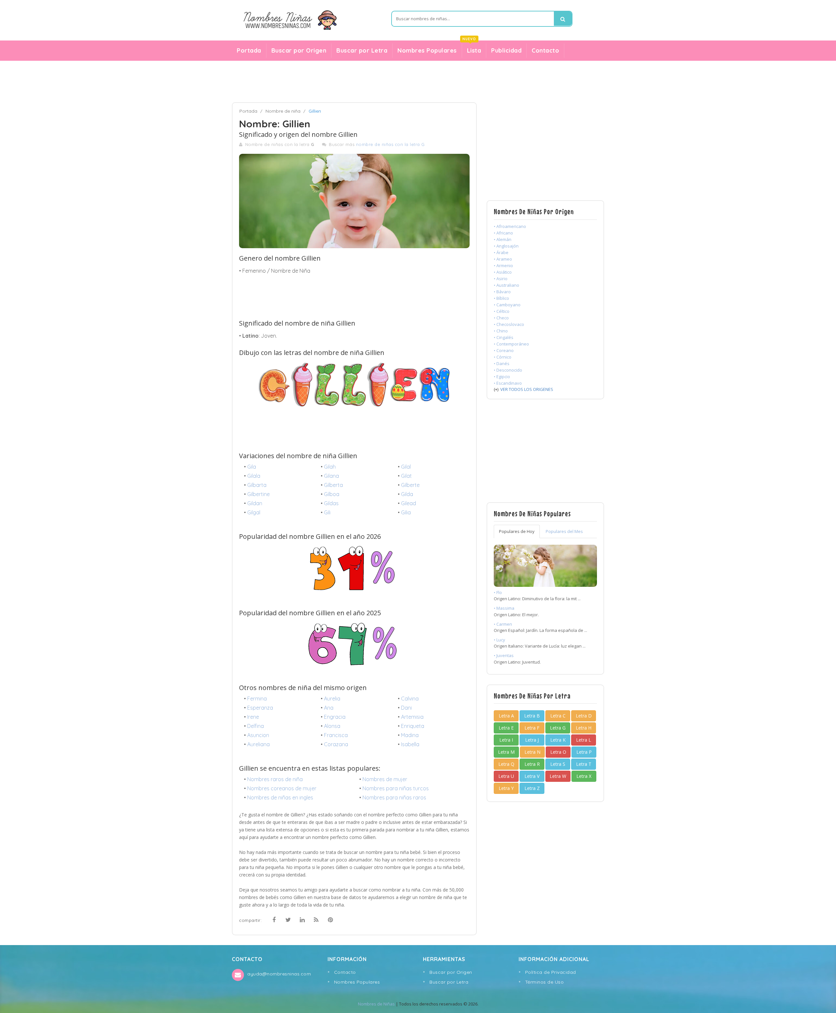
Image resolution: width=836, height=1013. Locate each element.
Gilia (406, 512)
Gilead (408, 503)
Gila (251, 466)
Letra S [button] (557, 764)
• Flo (498, 592)
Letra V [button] (531, 776)
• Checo (501, 318)
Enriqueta (412, 726)
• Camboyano (507, 305)
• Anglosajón (506, 246)
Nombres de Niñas (376, 1004)
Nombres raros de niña (275, 779)
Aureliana (258, 744)
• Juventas (504, 655)
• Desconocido (508, 370)
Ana (328, 707)
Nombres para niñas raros (394, 797)
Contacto (545, 50)
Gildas (331, 503)
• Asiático (503, 272)
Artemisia (412, 717)
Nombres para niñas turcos (395, 788)
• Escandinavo (508, 383)
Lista (471, 48)
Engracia (335, 717)
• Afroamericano (510, 226)
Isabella (410, 744)
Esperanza (260, 707)
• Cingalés (503, 337)
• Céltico (501, 311)
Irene (253, 717)
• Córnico (502, 357)
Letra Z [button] (532, 788)
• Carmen (503, 624)
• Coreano (504, 350)
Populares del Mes (564, 531)
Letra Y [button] (506, 788)
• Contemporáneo (511, 344)
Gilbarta (256, 485)
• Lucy (499, 640)
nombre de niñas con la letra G (390, 144)
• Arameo (503, 259)
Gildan (254, 503)
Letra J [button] (532, 740)
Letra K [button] (558, 740)
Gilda (407, 494)
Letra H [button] (583, 728)
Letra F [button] (531, 728)
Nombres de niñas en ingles (280, 797)
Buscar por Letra (361, 50)
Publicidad (506, 50)
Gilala (253, 476)
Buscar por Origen (299, 50)
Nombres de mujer (384, 779)
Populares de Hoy (517, 531)
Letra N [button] (532, 752)
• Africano (503, 233)
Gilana (331, 476)
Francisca (336, 735)
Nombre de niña (282, 111)
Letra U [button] (506, 776)
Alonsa (332, 726)
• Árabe (501, 252)
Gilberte (410, 485)
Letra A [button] (506, 716)
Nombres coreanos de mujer (281, 788)
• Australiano (506, 285)
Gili (327, 512)
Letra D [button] (584, 716)
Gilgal (253, 512)
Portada (249, 50)
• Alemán (502, 239)
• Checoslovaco (509, 324)
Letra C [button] (558, 716)
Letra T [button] (583, 764)
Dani (406, 707)
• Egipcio (502, 376)
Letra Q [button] (506, 764)
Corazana (336, 744)
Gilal (406, 466)
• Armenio (503, 265)
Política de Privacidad (550, 972)
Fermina (257, 698)
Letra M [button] (506, 752)
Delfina (255, 726)
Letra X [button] (583, 776)
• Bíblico (501, 298)
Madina (410, 735)
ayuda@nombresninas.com (279, 974)
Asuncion (258, 735)
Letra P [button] (584, 752)
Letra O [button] (558, 752)
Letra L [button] (583, 740)
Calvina (410, 698)
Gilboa (331, 494)
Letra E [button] (506, 728)
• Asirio (500, 278)
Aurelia (332, 698)
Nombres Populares (427, 50)
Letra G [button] (558, 728)
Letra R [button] (532, 764)
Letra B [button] (532, 716)
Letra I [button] (506, 740)
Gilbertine (258, 494)
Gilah (330, 466)
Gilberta (333, 485)
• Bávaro (502, 292)
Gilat (406, 476)
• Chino (501, 331)
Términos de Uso (544, 982)
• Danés (501, 363)
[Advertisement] (418, 81)
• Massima (504, 608)
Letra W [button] (558, 776)
